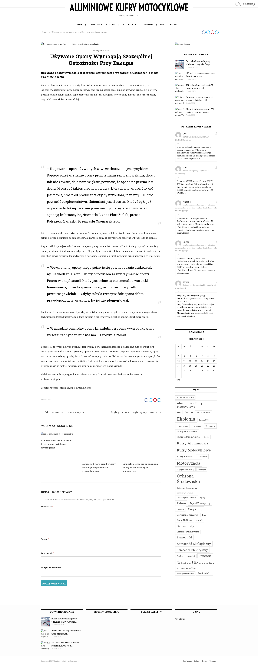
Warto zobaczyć (168, 24)
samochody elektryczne (188, 532)
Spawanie (148, 24)
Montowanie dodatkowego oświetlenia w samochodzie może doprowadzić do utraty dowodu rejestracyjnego (196, 208)
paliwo (181, 503)
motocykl (202, 456)
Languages (248, 3)
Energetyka (196, 426)
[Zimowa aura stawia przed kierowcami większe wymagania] (57, 433)
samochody (185, 526)
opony (202, 498)
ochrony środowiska (185, 493)
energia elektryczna (187, 431)
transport (205, 555)
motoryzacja (188, 463)
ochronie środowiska (187, 488)
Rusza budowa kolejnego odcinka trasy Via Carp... (198, 63)
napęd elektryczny (185, 469)
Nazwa (45, 539)
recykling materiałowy (187, 515)
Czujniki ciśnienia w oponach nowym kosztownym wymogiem (140, 467)
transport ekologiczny (196, 562)
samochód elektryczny (192, 550)
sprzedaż (191, 556)
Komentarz (47, 506)
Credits (204, 661)
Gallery (197, 661)
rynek (199, 520)
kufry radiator (185, 456)
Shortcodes (187, 661)
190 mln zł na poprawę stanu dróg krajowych (200, 75)
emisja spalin (182, 426)
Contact (212, 661)
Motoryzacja (129, 24)
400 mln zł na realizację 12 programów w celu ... (199, 87)
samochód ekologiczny (194, 544)
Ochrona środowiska (188, 478)
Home (79, 24)
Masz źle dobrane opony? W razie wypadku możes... (200, 111)
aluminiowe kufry (185, 397)
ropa (204, 515)
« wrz (177, 379)
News (107, 50)
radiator (180, 510)
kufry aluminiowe (192, 443)
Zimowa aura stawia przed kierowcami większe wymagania (56, 444)
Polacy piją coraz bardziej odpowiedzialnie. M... (199, 99)
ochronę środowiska (186, 497)
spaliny (180, 556)
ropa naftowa (184, 520)
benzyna (189, 412)
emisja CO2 (204, 420)
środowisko (204, 573)
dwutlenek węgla (203, 412)
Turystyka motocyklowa (102, 24)
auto (179, 412)
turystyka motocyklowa (186, 568)
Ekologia (186, 419)
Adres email (47, 553)
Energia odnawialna (188, 436)
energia (210, 426)
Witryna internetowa (51, 567)
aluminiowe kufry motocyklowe (190, 404)
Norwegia (202, 469)
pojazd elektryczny (200, 503)
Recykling (195, 509)
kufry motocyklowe (194, 450)
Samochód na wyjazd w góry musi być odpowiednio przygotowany (99, 467)
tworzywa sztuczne (185, 573)
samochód (184, 537)
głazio (206, 437)
